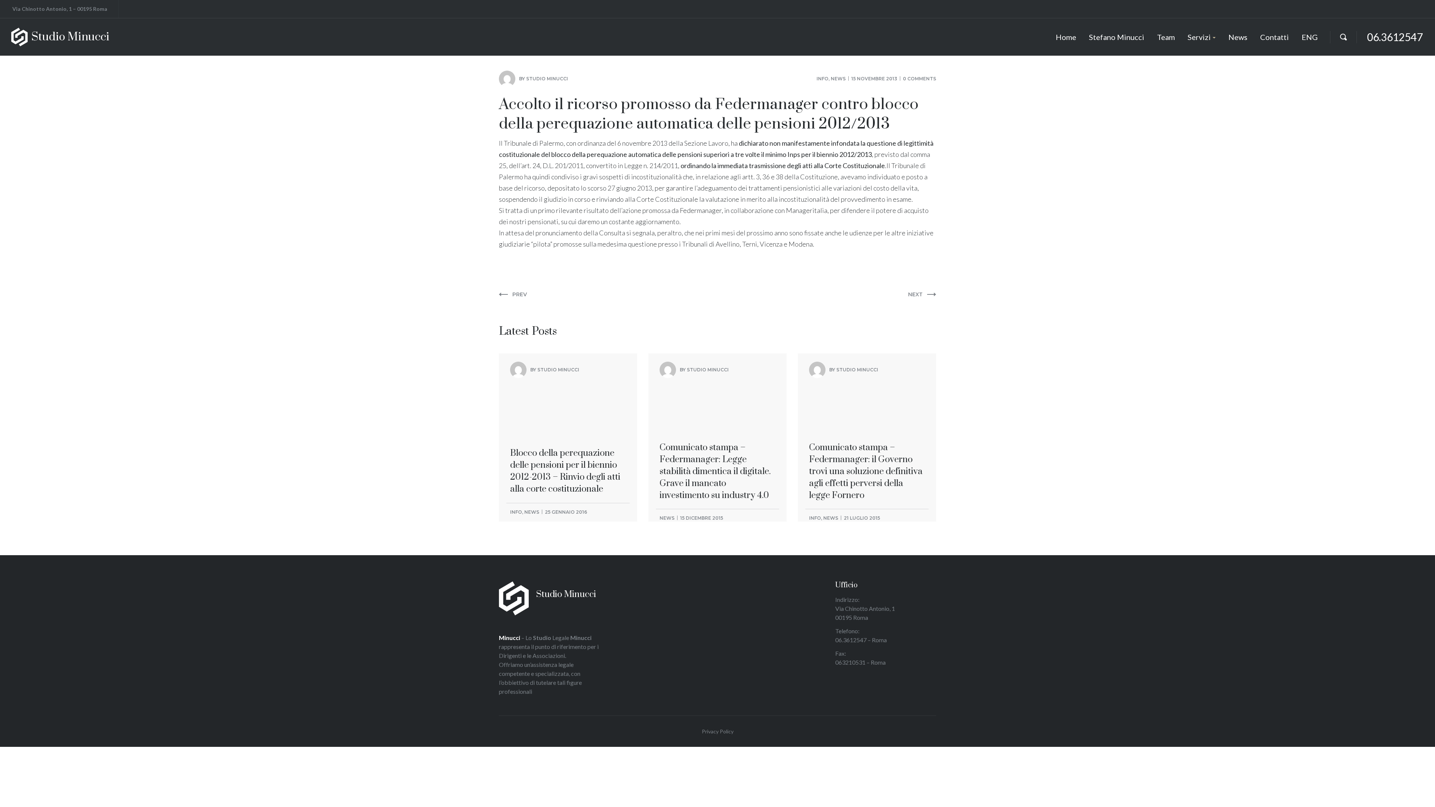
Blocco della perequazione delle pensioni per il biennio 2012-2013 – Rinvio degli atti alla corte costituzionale (565, 410)
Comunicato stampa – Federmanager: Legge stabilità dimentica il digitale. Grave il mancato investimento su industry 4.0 (715, 416)
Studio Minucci (547, 78)
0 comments (919, 78)
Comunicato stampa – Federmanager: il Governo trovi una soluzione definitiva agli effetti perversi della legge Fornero (866, 416)
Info (822, 78)
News (838, 78)
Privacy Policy (718, 731)
